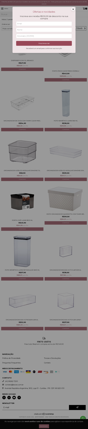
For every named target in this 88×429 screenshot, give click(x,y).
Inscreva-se (44, 43)
